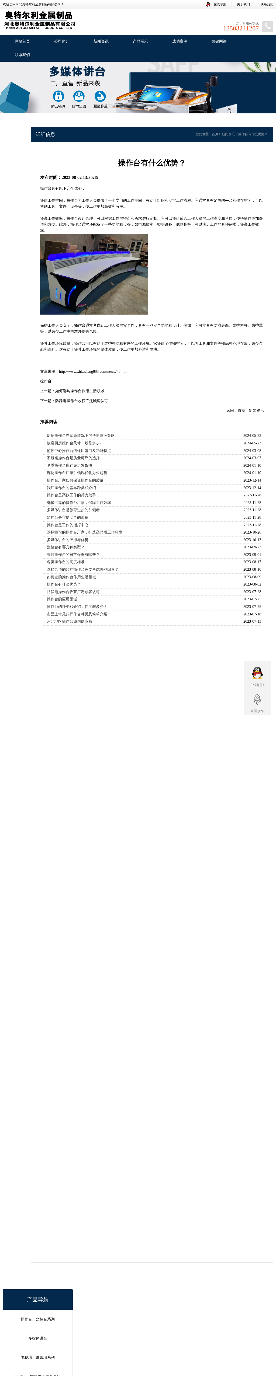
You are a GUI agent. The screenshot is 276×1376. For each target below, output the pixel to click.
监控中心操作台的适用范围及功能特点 (79, 451)
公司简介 (61, 41)
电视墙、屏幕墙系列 (38, 1358)
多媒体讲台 (37, 1338)
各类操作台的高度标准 (66, 562)
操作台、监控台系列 (38, 1319)
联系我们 (266, 4)
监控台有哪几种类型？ (66, 547)
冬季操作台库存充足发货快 (69, 466)
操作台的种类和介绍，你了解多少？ (77, 607)
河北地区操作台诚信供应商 (69, 621)
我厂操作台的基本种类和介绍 (71, 488)
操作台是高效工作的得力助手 (71, 495)
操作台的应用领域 (62, 599)
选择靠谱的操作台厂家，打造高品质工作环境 (84, 532)
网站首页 (22, 41)
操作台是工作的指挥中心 (67, 525)
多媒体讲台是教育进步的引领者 (73, 510)
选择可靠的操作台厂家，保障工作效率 (79, 503)
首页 (215, 134)
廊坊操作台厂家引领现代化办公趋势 (77, 473)
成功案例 (179, 41)
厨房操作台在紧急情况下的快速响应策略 (81, 436)
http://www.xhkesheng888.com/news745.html (94, 372)
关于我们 (243, 4)
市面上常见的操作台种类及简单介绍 (77, 614)
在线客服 (219, 4)
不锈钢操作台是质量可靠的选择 (73, 458)
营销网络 (219, 41)
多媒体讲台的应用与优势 (67, 540)
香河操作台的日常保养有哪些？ (73, 555)
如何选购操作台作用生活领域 (79, 391)
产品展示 (140, 41)
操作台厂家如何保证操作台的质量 (75, 480)
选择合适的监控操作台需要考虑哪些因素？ (83, 569)
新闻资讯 (101, 41)
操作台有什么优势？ (64, 584)
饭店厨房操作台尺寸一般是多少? (74, 443)
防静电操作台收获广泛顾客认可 (81, 401)
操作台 (45, 381)
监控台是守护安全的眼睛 (67, 517)
